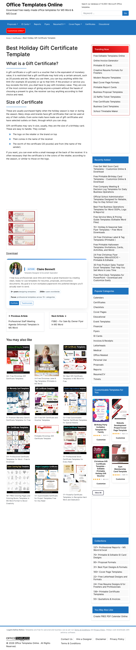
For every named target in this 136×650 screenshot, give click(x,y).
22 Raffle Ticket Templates (107, 96)
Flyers (47, 24)
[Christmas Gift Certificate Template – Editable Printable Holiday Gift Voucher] (101, 452)
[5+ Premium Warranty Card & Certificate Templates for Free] (18, 400)
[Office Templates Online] (30, 639)
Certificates (90, 24)
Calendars (99, 297)
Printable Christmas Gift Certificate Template (44, 437)
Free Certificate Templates (107, 101)
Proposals (11, 24)
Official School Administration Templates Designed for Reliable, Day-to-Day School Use (110, 199)
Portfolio (14, 303)
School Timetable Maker (106, 111)
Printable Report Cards (105, 87)
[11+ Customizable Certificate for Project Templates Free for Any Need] (47, 478)
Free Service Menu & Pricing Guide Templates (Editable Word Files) (110, 220)
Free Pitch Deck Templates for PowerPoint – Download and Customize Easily (109, 278)
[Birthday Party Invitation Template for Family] (101, 410)
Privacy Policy (117, 639)
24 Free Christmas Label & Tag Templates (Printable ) (109, 238)
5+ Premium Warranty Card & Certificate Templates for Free (18, 419)
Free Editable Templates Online (109, 55)
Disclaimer (101, 639)
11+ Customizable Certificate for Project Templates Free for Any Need (46, 498)
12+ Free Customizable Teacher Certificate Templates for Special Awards (75, 420)
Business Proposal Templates (108, 92)
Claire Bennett (46, 269)
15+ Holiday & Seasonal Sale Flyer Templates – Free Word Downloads (108, 230)
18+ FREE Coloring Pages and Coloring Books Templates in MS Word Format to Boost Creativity (18, 499)
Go (125, 13)
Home (8, 38)
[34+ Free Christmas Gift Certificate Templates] (18, 359)
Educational (104, 24)
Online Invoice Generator (106, 60)
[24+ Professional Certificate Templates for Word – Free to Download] (18, 439)
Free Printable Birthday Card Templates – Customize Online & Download (110, 179)
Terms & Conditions (71, 643)
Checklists (99, 307)
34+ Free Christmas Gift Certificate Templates (16, 377)
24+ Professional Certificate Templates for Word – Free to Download (18, 459)
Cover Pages (74, 24)
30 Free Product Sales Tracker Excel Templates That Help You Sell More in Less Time (109, 267)
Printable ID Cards (103, 65)
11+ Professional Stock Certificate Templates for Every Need (73, 459)
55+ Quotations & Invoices (107, 599)
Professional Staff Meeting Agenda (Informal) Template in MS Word (23, 324)
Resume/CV (58, 24)
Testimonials (27, 303)
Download (12, 253)
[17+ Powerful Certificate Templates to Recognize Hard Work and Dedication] (75, 478)
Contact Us (66, 639)
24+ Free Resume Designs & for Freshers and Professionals (109, 585)
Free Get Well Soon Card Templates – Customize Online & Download (110, 169)
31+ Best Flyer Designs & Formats (110, 567)
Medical (97, 350)
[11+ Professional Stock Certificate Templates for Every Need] (75, 439)
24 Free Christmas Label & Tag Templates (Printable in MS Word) (45, 381)
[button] (94, 435)
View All (98, 493)
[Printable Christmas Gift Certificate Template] (47, 429)
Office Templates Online (34, 5)
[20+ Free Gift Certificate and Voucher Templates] (47, 400)
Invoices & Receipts (103, 340)
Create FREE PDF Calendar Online (111, 616)
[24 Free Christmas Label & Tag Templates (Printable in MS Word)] (47, 360)
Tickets (97, 379)
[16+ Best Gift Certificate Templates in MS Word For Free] (75, 359)
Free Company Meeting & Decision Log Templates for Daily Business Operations (110, 189)
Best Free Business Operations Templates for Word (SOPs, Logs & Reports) (110, 209)
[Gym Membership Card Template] (120, 454)
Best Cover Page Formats (106, 82)
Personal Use (100, 360)
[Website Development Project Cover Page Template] (120, 409)
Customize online (15, 31)
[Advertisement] (46, 184)
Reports (37, 24)
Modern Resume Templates (107, 77)
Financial (98, 326)
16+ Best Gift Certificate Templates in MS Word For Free (73, 378)
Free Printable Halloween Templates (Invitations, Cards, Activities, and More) (108, 247)
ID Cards (25, 24)
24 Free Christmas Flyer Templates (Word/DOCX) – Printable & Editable (107, 257)
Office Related (101, 355)
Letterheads (99, 345)
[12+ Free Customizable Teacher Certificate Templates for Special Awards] (75, 400)
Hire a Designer (84, 639)
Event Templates (102, 321)
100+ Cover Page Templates (108, 572)
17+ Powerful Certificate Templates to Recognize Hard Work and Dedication (75, 497)
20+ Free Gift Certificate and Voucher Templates (46, 419)
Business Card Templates (106, 106)
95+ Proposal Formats (105, 562)
